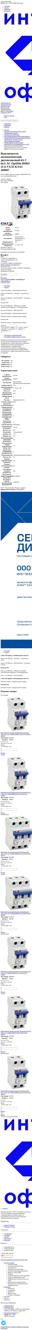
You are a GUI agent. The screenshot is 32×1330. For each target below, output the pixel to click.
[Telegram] (7, 255)
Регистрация (9, 111)
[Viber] (5, 255)
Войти (3, 111)
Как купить (7, 1238)
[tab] (14, 337)
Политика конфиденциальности (10, 1260)
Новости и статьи (9, 1227)
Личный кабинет (6, 109)
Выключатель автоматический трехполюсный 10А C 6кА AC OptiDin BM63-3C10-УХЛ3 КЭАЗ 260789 (16, 913)
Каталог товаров (9, 115)
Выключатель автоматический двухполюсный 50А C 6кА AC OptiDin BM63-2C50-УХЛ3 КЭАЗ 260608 (16, 734)
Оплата (6, 1237)
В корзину (4, 278)
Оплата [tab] (6, 287)
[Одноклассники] (3, 255)
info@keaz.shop (5, 106)
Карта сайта (24, 1260)
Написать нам (5, 108)
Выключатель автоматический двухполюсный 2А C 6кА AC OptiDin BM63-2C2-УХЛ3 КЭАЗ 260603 (16, 794)
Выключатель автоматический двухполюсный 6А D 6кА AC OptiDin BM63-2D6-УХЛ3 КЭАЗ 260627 (16, 1032)
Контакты (7, 1240)
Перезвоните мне (6, 104)
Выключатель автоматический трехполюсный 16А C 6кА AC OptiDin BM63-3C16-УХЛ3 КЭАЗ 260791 (16, 853)
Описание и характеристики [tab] (13, 335)
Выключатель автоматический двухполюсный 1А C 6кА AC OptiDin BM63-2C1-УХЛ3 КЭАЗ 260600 (16, 973)
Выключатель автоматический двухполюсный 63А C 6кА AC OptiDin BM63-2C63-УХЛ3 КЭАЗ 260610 (16, 1092)
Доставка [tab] (7, 285)
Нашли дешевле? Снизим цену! (10, 265)
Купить (3, 753)
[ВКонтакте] (1, 255)
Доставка (7, 1235)
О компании (8, 1234)
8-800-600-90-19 (5, 103)
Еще (5, 117)
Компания (7, 1287)
